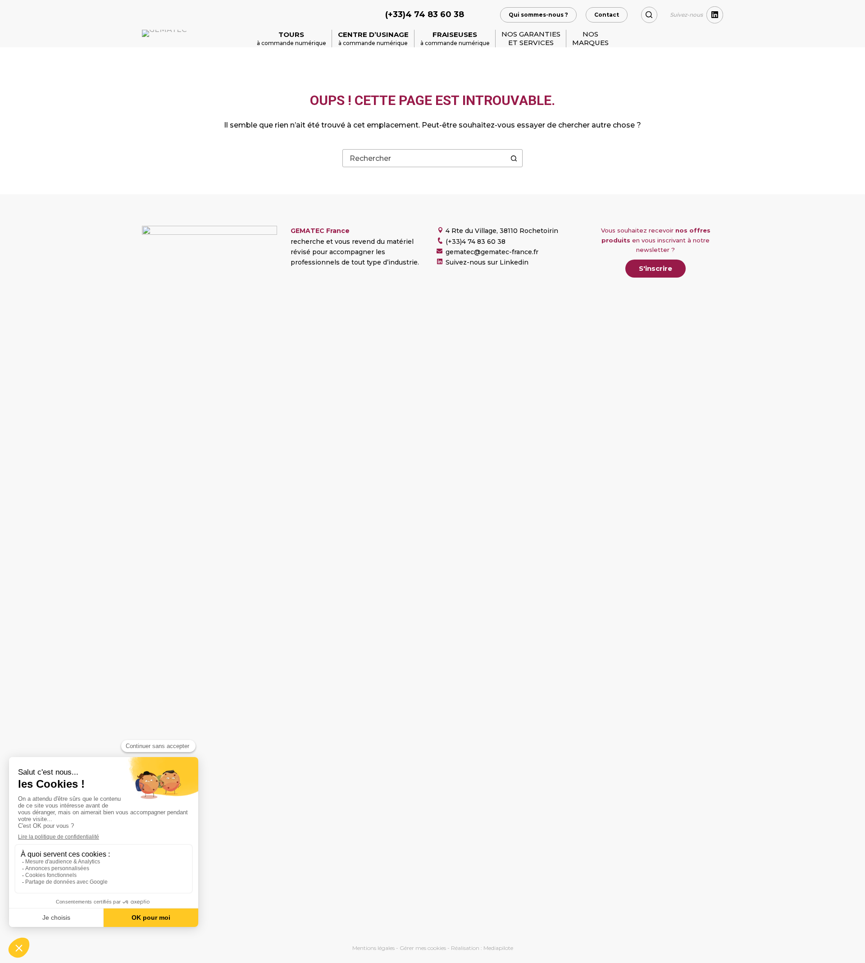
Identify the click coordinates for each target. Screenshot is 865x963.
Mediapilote (498, 948)
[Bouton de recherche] (513, 158)
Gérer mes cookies (423, 948)
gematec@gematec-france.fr (492, 252)
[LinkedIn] (715, 14)
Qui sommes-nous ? (538, 14)
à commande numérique (291, 38)
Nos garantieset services (530, 38)
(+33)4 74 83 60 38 (424, 14)
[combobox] (424, 158)
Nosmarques (590, 38)
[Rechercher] (649, 15)
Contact (606, 14)
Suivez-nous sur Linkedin (487, 262)
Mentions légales (373, 948)
